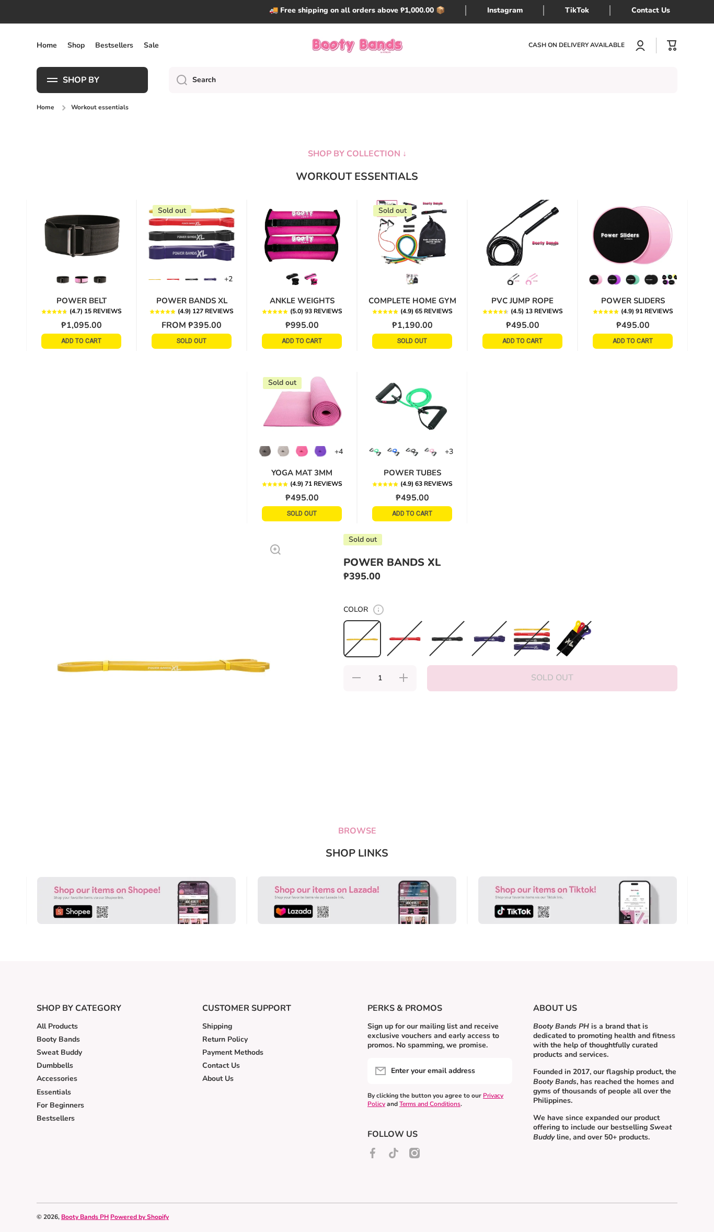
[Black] (191, 278)
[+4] (338, 451)
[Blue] (393, 451)
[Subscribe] (499, 1071)
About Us (218, 1078)
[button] (81, 311)
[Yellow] (154, 278)
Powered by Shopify (139, 1217)
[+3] (449, 451)
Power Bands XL (191, 300)
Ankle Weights (302, 300)
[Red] (173, 278)
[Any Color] (669, 278)
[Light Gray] (283, 451)
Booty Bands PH (85, 1217)
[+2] (228, 278)
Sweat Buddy (59, 1052)
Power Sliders (633, 300)
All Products (57, 1026)
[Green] (375, 451)
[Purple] (210, 278)
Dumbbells (55, 1065)
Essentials (54, 1092)
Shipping (217, 1026)
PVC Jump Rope (522, 300)
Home (45, 107)
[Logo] (357, 45)
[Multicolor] (412, 278)
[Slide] (378, 609)
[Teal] (632, 278)
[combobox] (423, 80)
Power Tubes (412, 472)
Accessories (57, 1078)
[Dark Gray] (265, 451)
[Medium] (81, 278)
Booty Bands (58, 1039)
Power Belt (81, 300)
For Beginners (60, 1105)
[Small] (62, 278)
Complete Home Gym (412, 300)
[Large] (100, 278)
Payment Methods (232, 1052)
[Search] (178, 80)
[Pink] (311, 278)
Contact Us (221, 1065)
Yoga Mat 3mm (301, 472)
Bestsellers (56, 1118)
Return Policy (225, 1039)
